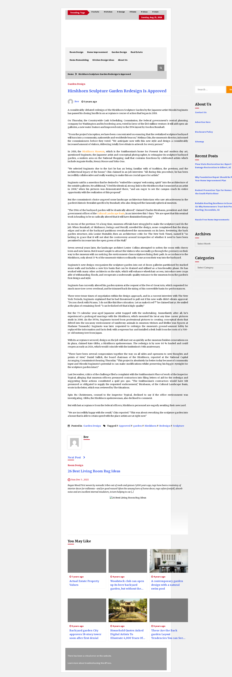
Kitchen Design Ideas (103, 60)
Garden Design (119, 52)
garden (137, 425)
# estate (95, 12)
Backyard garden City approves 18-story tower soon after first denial (85, 634)
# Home (133, 12)
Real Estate (137, 52)
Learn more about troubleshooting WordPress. (90, 663)
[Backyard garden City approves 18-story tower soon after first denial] (87, 610)
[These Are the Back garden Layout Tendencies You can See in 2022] (168, 610)
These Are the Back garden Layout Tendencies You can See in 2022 (167, 634)
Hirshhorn (150, 425)
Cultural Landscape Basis (111, 213)
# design (121, 12)
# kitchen (108, 12)
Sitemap (199, 141)
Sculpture (178, 425)
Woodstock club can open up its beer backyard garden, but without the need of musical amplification (127, 584)
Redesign (164, 425)
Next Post (74, 457)
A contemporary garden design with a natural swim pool (167, 584)
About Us (123, 60)
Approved (124, 425)
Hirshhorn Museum (93, 151)
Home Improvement (97, 52)
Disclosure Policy (204, 131)
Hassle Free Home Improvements (212, 219)
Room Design (76, 52)
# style (155, 12)
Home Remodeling (79, 60)
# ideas (144, 12)
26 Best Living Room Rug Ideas (94, 471)
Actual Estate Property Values (84, 582)
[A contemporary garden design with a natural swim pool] (168, 561)
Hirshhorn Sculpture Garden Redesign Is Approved (117, 91)
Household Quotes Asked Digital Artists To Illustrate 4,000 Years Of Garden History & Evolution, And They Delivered (126, 634)
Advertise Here (203, 122)
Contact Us (201, 112)
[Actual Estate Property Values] (87, 561)
